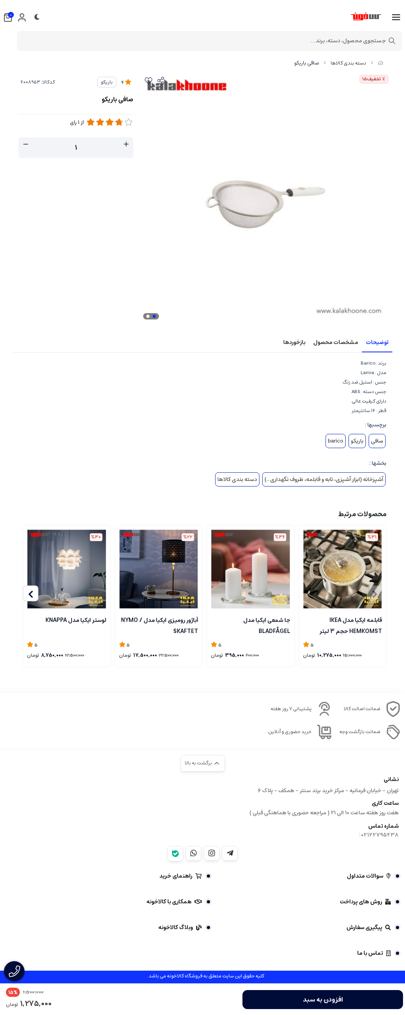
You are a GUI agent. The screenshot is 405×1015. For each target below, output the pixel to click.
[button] (30, 593)
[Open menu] (396, 17)
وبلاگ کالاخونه (175, 927)
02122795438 (380, 835)
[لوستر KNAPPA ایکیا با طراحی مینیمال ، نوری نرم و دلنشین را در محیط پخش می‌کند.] (66, 569)
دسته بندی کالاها (348, 63)
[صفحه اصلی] (380, 63)
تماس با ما (370, 953)
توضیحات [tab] (377, 342)
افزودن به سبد (323, 999)
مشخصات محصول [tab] (335, 342)
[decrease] (26, 144)
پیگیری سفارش (364, 927)
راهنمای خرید (175, 876)
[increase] (126, 144)
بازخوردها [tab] (294, 342)
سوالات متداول (365, 876)
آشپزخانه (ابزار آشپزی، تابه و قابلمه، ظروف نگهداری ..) (324, 479)
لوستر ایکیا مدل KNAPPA (75, 620)
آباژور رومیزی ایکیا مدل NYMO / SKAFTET (159, 625)
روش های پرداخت (361, 902)
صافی (377, 441)
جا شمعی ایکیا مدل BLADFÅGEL (266, 625)
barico (335, 441)
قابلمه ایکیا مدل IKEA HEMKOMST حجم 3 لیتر (351, 625)
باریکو (107, 82)
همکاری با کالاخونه (168, 902)
